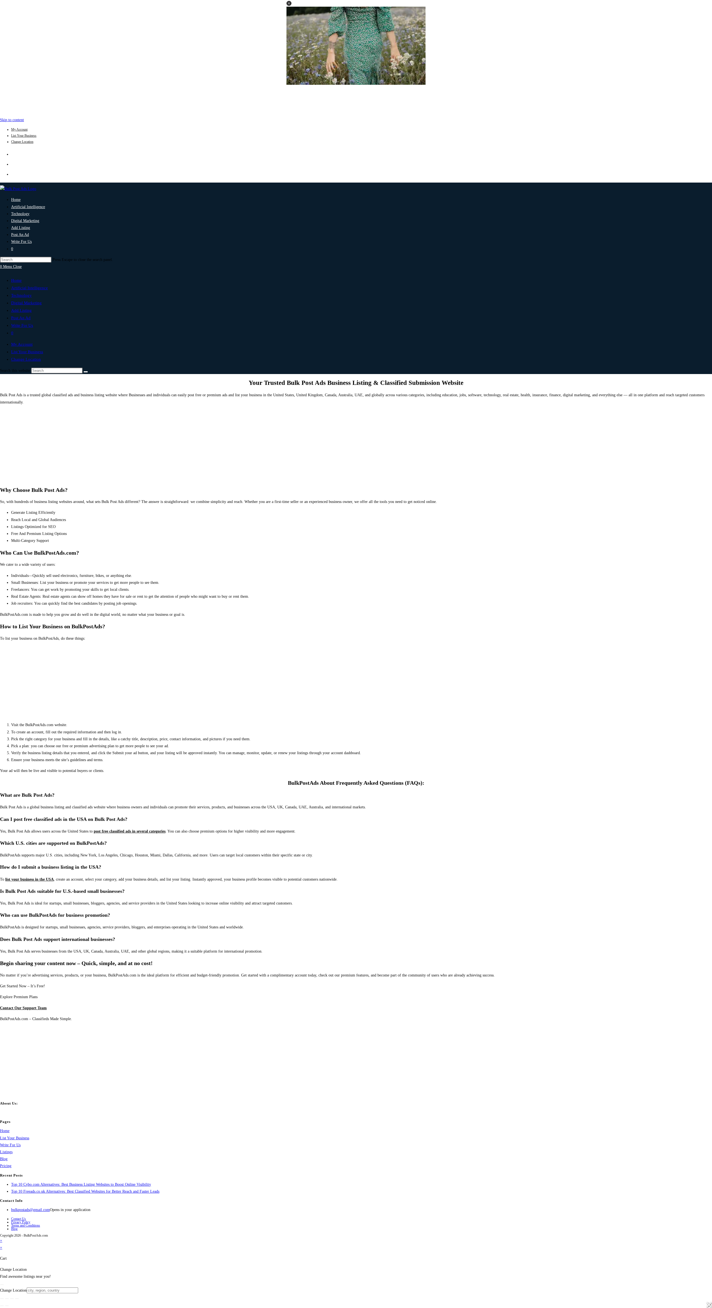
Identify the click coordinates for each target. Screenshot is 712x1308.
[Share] (12, 1298)
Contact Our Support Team (23, 1008)
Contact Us (18, 1219)
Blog (4, 1159)
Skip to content (12, 120)
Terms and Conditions (25, 1225)
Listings (6, 1152)
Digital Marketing (26, 303)
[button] (288, 3)
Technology (21, 295)
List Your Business (23, 136)
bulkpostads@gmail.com (30, 1210)
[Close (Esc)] (17, 1298)
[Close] (2, 1284)
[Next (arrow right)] (7, 1305)
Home (16, 280)
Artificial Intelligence (29, 288)
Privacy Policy (20, 1222)
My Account (19, 129)
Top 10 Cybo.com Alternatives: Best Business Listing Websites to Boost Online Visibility (81, 1184)
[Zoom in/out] (2, 1298)
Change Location (22, 142)
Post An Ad (21, 318)
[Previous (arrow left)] (2, 1305)
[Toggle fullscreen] (7, 1298)
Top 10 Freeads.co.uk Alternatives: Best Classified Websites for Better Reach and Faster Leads (85, 1191)
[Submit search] (86, 371)
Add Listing (21, 310)
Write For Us (22, 325)
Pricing (5, 1166)
